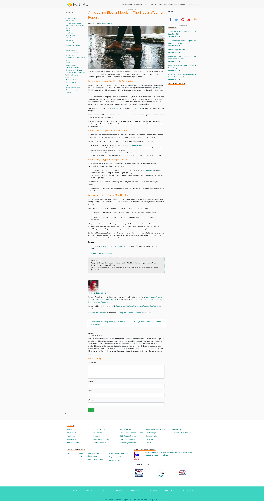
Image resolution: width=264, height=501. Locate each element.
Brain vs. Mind (70, 40)
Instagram (122, 313)
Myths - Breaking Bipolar (73, 90)
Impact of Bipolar (71, 65)
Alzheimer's (71, 439)
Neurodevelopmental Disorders (131, 433)
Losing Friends (70, 35)
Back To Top (69, 414)
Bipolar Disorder (99, 429)
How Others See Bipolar (73, 23)
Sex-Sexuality (177, 429)
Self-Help (149, 439)
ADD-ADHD (72, 433)
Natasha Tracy (105, 23)
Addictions (71, 436)
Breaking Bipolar (174, 36)
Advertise (119, 490)
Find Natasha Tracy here (97, 313)
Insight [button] (152, 4)
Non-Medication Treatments (75, 72)
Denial (67, 63)
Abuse (69, 429)
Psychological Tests (171, 4)
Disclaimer (168, 490)
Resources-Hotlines (95, 459)
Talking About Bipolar (72, 87)
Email (90, 391)
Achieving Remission (72, 67)
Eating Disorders (99, 443)
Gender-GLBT (125, 429)
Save (91, 410)
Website (91, 400)
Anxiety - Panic (73, 443)
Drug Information (71, 82)
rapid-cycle (115, 108)
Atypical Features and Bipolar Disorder (115, 246)
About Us (88, 490)
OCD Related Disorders (128, 436)
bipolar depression (135, 145)
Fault (67, 60)
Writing (67, 30)
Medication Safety (71, 80)
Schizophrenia (151, 436)
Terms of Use (135, 490)
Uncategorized (70, 92)
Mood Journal (114, 460)
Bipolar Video (70, 21)
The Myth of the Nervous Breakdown (147, 322)
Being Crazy (69, 38)
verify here (164, 455)
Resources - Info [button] (140, 4)
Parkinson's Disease (127, 439)
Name (90, 381)
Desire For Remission (72, 43)
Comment (92, 363)
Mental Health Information (93, 454)
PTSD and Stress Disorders (156, 429)
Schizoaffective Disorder (181, 433)
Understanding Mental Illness (75, 58)
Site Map (74, 490)
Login (191, 4)
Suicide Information (116, 453)
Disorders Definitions (75, 453)
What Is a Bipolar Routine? (177, 50)
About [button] (182, 4)
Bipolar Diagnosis (71, 50)
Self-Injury (150, 443)
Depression (97, 433)
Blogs (160, 4)
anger (159, 88)
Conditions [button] (126, 4)
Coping (67, 77)
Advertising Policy (187, 490)
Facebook (130, 313)
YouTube (148, 313)
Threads (138, 313)
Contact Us (104, 490)
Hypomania (69, 85)
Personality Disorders (128, 443)
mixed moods (136, 108)
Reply (90, 354)
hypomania (149, 170)
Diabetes (96, 436)
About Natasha (70, 18)
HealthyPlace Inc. (114, 500)
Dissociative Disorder (101, 439)
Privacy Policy (152, 490)
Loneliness (69, 33)
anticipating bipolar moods (102, 253)
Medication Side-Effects (73, 70)
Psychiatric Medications (76, 457)
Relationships (151, 433)
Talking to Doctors (71, 75)
